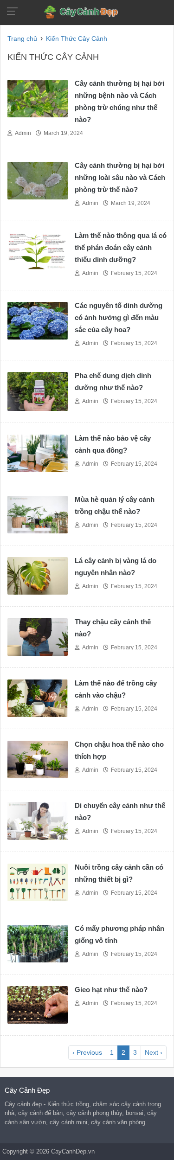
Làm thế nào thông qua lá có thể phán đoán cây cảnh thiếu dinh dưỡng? (121, 247)
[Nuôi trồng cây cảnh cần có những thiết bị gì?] (37, 881)
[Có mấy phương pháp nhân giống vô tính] (37, 943)
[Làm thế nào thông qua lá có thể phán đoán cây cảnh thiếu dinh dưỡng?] (37, 250)
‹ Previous (87, 1052)
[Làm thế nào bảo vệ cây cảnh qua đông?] (37, 453)
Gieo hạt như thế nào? (111, 989)
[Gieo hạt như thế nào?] (37, 1004)
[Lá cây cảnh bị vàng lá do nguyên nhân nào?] (37, 575)
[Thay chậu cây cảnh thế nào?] (37, 637)
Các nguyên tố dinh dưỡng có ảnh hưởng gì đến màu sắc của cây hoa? (118, 317)
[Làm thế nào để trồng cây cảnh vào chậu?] (37, 698)
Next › (153, 1052)
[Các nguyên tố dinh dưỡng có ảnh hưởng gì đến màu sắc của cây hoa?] (37, 320)
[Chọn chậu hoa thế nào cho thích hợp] (37, 759)
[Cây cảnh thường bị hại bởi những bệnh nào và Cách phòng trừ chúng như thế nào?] (37, 98)
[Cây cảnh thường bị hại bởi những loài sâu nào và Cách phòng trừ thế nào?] (37, 180)
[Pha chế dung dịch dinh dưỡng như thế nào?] (37, 391)
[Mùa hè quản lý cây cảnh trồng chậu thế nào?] (37, 514)
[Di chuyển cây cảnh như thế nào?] (37, 820)
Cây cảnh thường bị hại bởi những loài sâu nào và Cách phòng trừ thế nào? (120, 177)
